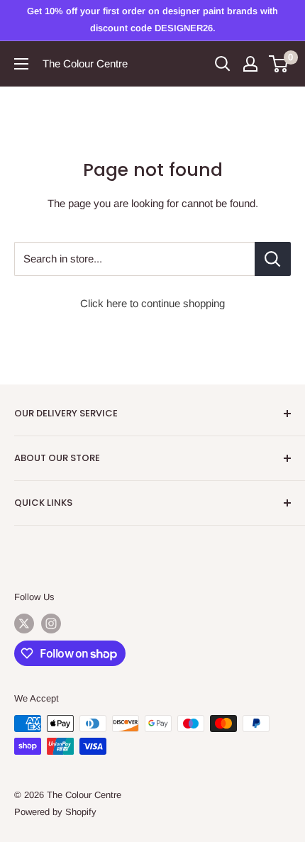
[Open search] (223, 64)
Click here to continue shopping (152, 303)
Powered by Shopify (55, 812)
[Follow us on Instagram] (51, 623)
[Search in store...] (273, 259)
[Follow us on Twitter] (24, 623)
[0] (279, 63)
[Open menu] (21, 64)
